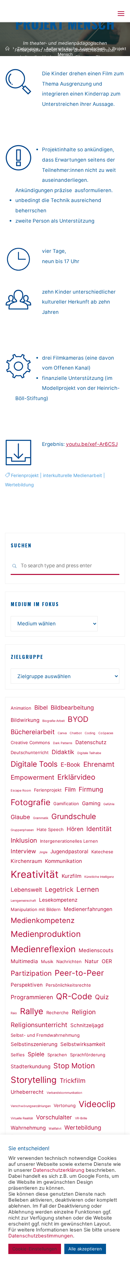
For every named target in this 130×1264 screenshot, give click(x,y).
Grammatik (40, 818)
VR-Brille (81, 1118)
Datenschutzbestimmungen (40, 1236)
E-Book (70, 764)
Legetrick (59, 889)
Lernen (87, 889)
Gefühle (108, 804)
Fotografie (30, 802)
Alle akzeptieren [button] (85, 1248)
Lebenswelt (26, 889)
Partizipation (31, 973)
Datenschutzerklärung (58, 1170)
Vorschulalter (54, 1117)
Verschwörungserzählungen (31, 1106)
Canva (62, 733)
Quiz (102, 997)
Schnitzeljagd (87, 1025)
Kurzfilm (71, 876)
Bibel (41, 707)
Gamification (66, 803)
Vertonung (65, 1105)
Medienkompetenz (43, 920)
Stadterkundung (30, 1066)
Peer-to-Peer (79, 973)
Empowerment (32, 777)
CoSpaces (105, 733)
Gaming (91, 803)
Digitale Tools (34, 763)
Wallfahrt (55, 1128)
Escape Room (21, 790)
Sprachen (57, 1054)
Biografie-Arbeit (53, 721)
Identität (99, 829)
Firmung (91, 789)
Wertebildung (19, 484)
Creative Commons (30, 742)
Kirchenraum (26, 861)
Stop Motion (74, 1065)
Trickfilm (73, 1081)
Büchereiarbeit (33, 732)
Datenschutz (90, 742)
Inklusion (24, 840)
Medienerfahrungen (88, 909)
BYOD (78, 719)
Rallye (31, 1011)
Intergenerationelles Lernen (69, 841)
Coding (90, 733)
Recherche (57, 1012)
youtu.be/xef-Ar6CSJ (92, 444)
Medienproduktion (46, 934)
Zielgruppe (27, 48)
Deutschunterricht (30, 752)
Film (70, 789)
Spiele (36, 1054)
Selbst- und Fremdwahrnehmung (45, 1035)
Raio (14, 1013)
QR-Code (74, 996)
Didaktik (63, 751)
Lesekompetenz (58, 900)
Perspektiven (27, 985)
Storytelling (34, 1080)
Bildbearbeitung (72, 707)
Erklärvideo (76, 777)
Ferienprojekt (25, 475)
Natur (92, 961)
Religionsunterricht (39, 1025)
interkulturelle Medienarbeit (72, 475)
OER (107, 961)
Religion (84, 1012)
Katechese (102, 851)
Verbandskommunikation (64, 1092)
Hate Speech (50, 829)
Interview (23, 851)
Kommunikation (63, 861)
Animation (21, 708)
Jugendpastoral (69, 851)
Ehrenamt (98, 764)
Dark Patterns (62, 743)
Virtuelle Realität (22, 1118)
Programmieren (32, 997)
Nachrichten (69, 961)
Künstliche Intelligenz (99, 876)
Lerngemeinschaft (23, 900)
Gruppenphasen (22, 830)
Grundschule (73, 816)
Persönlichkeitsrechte (68, 985)
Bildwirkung (25, 720)
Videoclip (97, 1104)
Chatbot (76, 733)
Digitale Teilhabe (89, 753)
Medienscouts (96, 950)
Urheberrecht (27, 1092)
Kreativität (35, 874)
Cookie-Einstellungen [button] (34, 1248)
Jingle (43, 852)
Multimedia (24, 961)
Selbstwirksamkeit (82, 1044)
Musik (47, 961)
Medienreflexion (43, 949)
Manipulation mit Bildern (36, 909)
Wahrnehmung (28, 1128)
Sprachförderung (87, 1054)
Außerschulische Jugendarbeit (75, 48)
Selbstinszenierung (34, 1044)
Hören (75, 828)
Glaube (20, 816)
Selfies (18, 1054)
